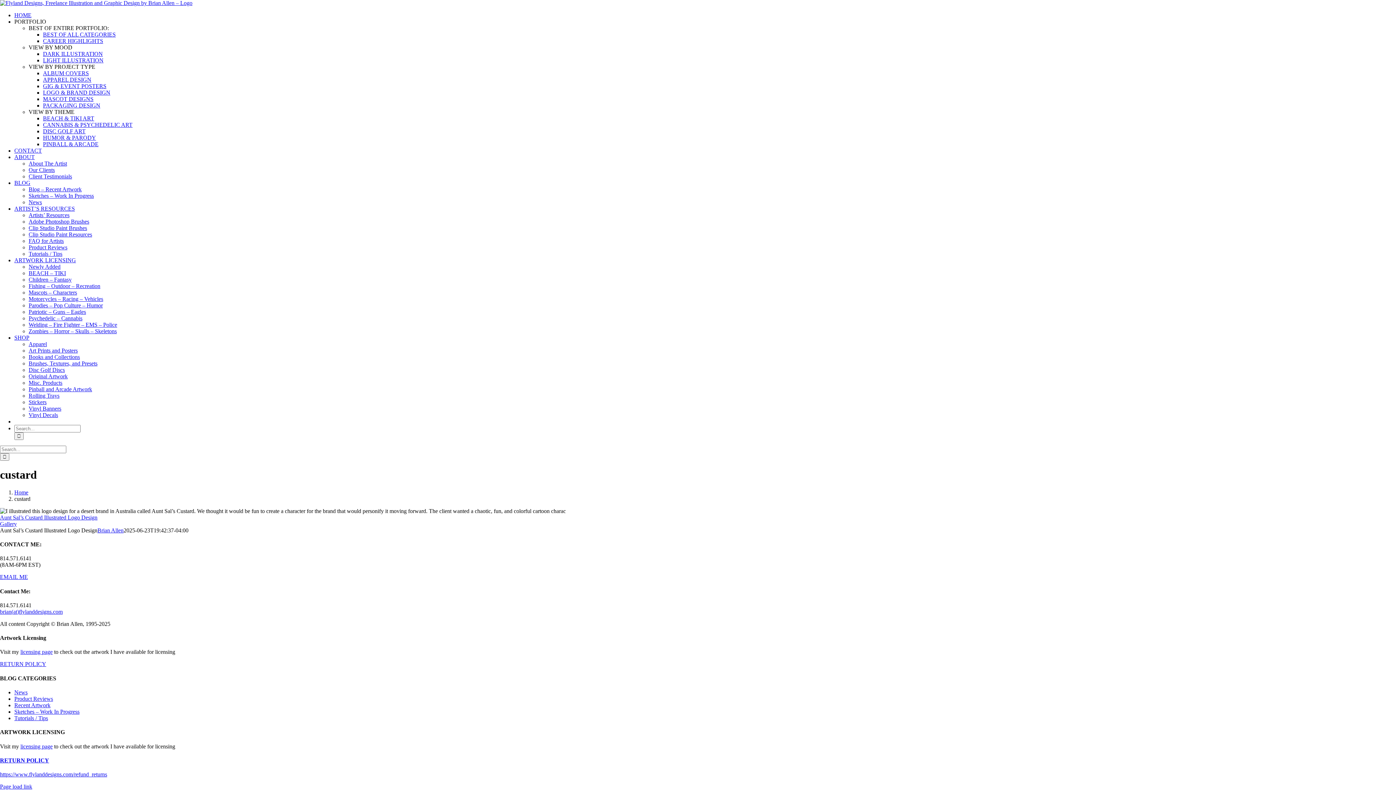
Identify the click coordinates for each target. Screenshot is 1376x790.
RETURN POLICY (23, 664)
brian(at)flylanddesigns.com (31, 612)
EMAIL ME (14, 577)
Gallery (8, 524)
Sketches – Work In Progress (47, 712)
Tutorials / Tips (31, 718)
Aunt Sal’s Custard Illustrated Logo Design (48, 517)
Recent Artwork (32, 705)
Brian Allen (110, 530)
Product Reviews (33, 699)
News (21, 692)
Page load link (16, 787)
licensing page (36, 652)
